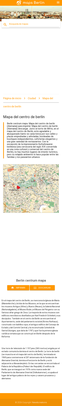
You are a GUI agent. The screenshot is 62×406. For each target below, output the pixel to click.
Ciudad (32, 98)
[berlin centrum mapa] (31, 212)
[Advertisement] (31, 63)
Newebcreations (39, 402)
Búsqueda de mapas (18, 24)
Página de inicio (12, 98)
